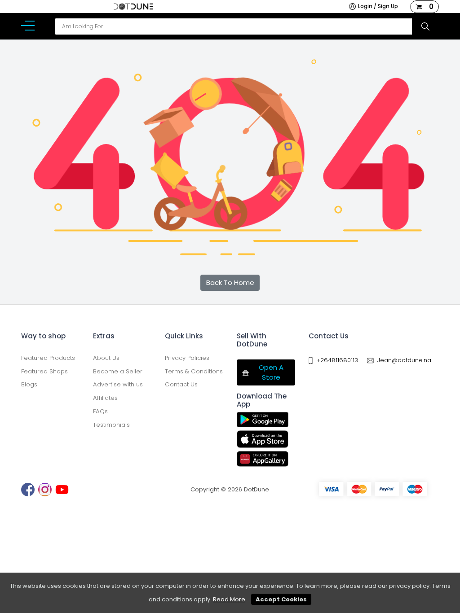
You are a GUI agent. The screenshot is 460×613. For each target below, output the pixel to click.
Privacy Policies (187, 358)
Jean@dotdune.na (404, 360)
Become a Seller (117, 371)
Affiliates (105, 398)
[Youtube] (62, 489)
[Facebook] (28, 489)
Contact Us (181, 384)
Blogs (29, 384)
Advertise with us (118, 384)
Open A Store (271, 372)
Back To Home (230, 282)
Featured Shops (44, 371)
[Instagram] (45, 489)
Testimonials (111, 424)
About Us (106, 358)
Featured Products (48, 358)
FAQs (100, 411)
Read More (229, 599)
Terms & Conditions (194, 371)
